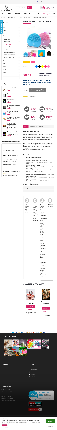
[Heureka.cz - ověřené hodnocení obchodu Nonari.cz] (41, 396)
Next (52, 286)
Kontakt (3, 405)
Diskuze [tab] (41, 126)
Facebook (33, 374)
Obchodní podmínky (7, 391)
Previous (50, 286)
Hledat (29, 7)
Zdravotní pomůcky (9, 57)
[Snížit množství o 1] (24, 90)
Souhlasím (50, 421)
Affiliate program (6, 403)
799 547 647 (34, 372)
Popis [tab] (25, 126)
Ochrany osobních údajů (8, 394)
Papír (4, 69)
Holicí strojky (8, 49)
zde (39, 422)
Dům (4, 27)
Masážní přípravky (9, 46)
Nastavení (4, 425)
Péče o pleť (8, 44)
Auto (4, 30)
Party (4, 63)
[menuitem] (4, 14)
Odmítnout (50, 426)
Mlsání (4, 66)
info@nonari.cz (35, 369)
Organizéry (7, 39)
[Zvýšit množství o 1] (27, 90)
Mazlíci (5, 72)
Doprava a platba (48, 2)
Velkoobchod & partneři (8, 400)
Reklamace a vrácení (7, 398)
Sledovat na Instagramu (13, 355)
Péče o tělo (7, 41)
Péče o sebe (6, 36)
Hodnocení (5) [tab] (33, 126)
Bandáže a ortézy (9, 48)
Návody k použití (6, 396)
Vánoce (5, 78)
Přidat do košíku (37, 90)
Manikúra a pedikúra (9, 52)
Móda (4, 75)
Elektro (5, 33)
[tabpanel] (30, 302)
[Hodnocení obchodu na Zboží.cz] (41, 410)
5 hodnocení (32, 96)
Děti (4, 60)
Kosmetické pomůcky (9, 54)
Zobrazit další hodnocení (47, 280)
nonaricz (33, 376)
